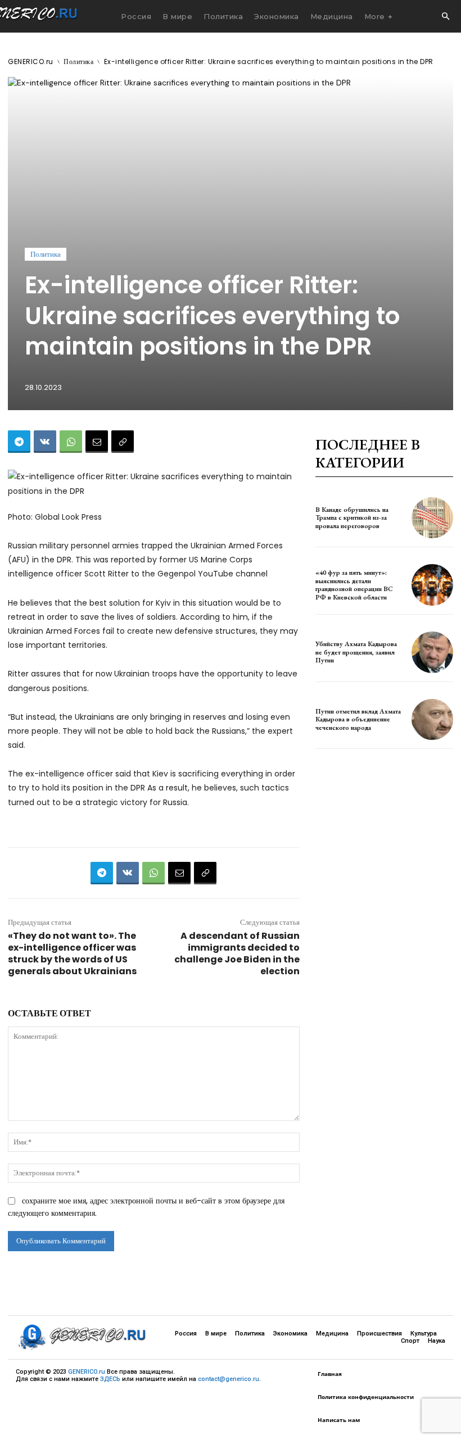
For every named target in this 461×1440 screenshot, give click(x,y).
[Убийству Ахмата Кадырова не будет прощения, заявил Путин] (432, 652)
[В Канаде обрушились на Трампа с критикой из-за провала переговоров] (432, 518)
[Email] (96, 441)
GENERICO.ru (30, 61)
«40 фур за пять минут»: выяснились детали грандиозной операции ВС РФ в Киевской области (354, 584)
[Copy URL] (122, 441)
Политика (78, 61)
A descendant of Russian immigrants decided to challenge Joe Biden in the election (237, 953)
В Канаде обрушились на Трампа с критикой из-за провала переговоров (351, 517)
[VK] (45, 441)
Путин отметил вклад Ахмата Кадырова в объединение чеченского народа (358, 719)
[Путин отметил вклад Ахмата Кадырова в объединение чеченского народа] (432, 720)
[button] (445, 17)
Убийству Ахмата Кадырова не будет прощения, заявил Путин (356, 652)
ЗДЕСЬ (110, 1379)
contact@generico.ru (228, 1379)
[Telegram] (19, 441)
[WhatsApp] (71, 441)
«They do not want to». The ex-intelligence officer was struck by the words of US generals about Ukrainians (72, 953)
